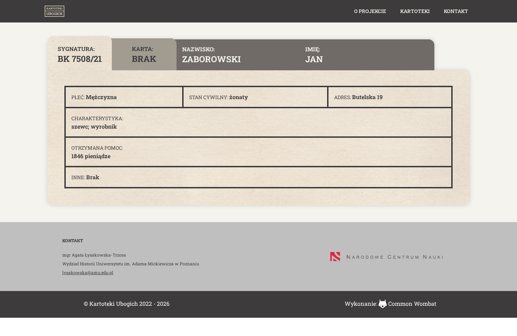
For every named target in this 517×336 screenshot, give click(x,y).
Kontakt (456, 11)
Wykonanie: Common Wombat (390, 303)
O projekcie (370, 11)
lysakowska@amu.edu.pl (87, 272)
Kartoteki (415, 11)
